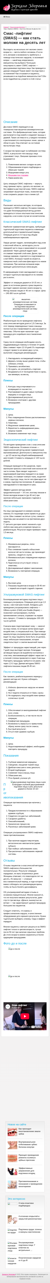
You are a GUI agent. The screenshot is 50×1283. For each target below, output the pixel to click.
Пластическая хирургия (17, 27)
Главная (5, 27)
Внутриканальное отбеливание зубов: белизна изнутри (28, 1144)
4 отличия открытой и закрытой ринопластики (30, 1217)
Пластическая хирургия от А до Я (30, 1259)
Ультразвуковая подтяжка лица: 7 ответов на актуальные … (27, 1246)
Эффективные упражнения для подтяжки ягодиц (27, 1170)
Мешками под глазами (18, 175)
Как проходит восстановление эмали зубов (29, 1131)
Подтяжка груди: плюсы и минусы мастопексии (30, 1230)
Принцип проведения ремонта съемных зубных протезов (29, 1157)
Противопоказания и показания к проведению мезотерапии (30, 1183)
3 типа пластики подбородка (26, 1204)
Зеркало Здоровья (8, 1274)
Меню (8, 17)
